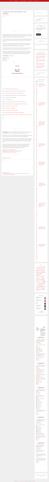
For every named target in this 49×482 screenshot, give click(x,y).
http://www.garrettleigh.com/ (11, 149)
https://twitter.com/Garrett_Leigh (11, 152)
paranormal (37, 287)
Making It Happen (15, 112)
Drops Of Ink (8, 106)
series (36, 290)
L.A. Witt (37, 303)
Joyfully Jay (23, 101)
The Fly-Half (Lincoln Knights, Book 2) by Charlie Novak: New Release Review (40, 61)
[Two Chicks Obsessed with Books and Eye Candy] (38, 329)
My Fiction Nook (8, 108)
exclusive (38, 278)
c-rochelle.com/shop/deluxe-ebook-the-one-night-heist (40, 371)
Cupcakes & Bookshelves (22, 95)
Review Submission (41, 81)
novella (45, 286)
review (37, 289)
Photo (38, 359)
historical (40, 281)
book (14, 173)
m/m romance (41, 283)
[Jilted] (45, 304)
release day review (42, 287)
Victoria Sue (38, 290)
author (7, 173)
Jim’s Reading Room (9, 99)
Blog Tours (12, 173)
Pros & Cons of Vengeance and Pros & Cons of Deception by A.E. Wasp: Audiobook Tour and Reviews (42, 205)
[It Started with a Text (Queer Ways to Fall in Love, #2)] (45, 301)
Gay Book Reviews (8, 88)
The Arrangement (38, 305)
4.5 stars (37, 268)
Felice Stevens (41, 278)
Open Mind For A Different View (11, 97)
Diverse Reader (21, 112)
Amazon (17, 66)
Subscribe (38, 34)
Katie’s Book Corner (8, 93)
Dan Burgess (22, 147)
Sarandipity (13, 108)
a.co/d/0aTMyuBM (38, 343)
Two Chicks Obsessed (14, 106)
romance (13, 174)
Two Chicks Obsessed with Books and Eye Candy (41, 337)
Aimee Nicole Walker (43, 268)
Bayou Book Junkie (24, 114)
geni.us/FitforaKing (38, 449)
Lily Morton (37, 283)
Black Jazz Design (11, 55)
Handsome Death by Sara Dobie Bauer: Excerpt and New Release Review (42, 245)
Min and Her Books (9, 112)
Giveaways (24, 173)
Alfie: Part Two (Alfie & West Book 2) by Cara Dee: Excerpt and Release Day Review (40, 57)
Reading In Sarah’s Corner (10, 114)
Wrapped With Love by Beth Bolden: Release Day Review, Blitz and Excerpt (42, 228)
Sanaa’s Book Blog (15, 88)
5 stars (40, 268)
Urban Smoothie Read (14, 110)
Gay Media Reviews (14, 95)
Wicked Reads (8, 110)
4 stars (44, 266)
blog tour (9, 173)
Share (37, 385)
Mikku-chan (21, 93)
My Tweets (37, 74)
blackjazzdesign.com (14, 146)
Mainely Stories (7, 95)
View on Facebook (37, 360)
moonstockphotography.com (9, 147)
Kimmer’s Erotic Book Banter (16, 101)
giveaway (21, 173)
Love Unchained (8, 101)
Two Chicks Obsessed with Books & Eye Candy (24, 5)
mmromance (7, 174)
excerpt (42, 276)
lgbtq (27, 173)
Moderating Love (38, 297)
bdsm (40, 270)
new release (10, 174)
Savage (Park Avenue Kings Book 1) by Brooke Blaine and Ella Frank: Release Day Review (40, 67)
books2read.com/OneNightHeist (40, 369)
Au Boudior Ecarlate (17, 114)
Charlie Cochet (43, 275)
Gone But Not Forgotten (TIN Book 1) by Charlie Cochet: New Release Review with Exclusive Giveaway (42, 123)
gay (19, 173)
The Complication (38, 308)
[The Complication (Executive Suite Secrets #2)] (45, 309)
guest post (37, 281)
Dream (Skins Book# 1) (17, 73)
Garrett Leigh (17, 173)
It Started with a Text (39, 300)
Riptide (40, 289)
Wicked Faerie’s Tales (15, 93)
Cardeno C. (41, 275)
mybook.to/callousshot (39, 423)
